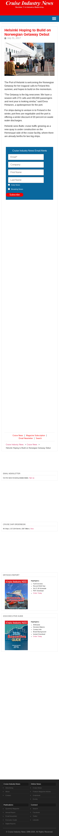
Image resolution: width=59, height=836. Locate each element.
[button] (54, 18)
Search (39, 438)
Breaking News (17, 189)
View (32, 529)
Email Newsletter (26, 438)
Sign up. (32, 478)
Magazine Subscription (35, 435)
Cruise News (18, 435)
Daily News (15, 185)
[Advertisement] (29, 316)
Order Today (37, 593)
